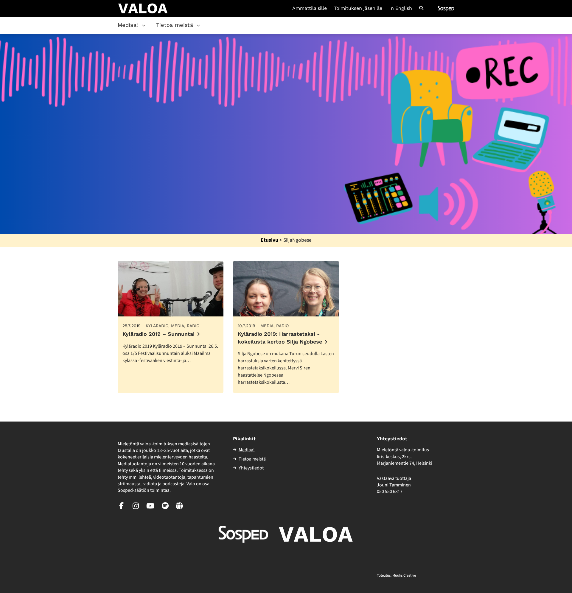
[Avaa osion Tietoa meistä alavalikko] (198, 25)
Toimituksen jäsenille (358, 8)
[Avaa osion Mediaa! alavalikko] (144, 25)
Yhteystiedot (251, 468)
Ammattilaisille (309, 8)
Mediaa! (128, 25)
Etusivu (269, 240)
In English (400, 8)
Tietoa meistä (174, 25)
